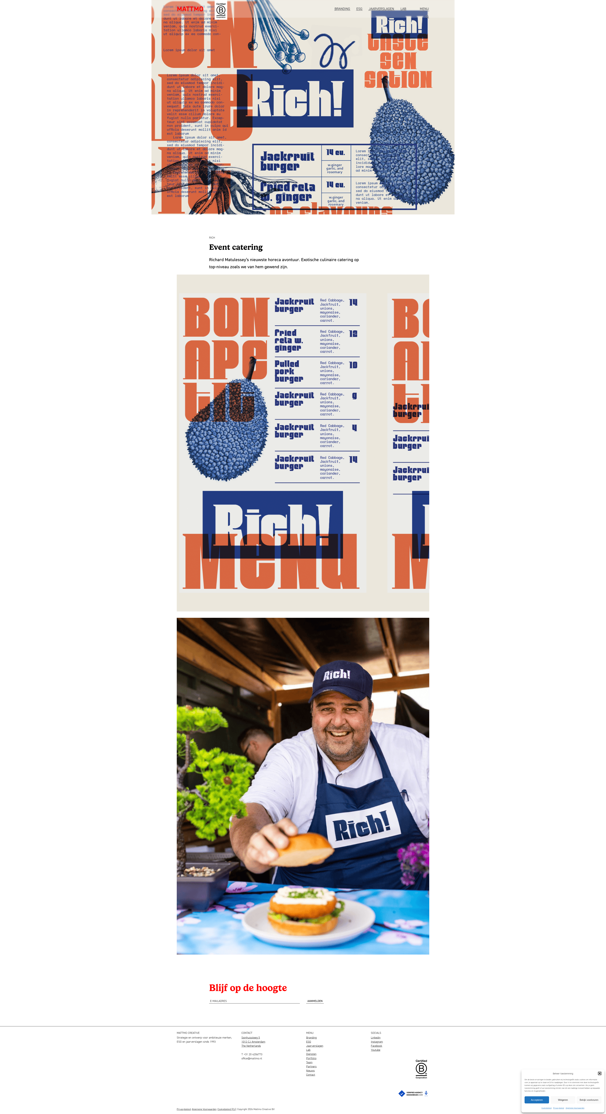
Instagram (377, 1041)
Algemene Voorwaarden (575, 1108)
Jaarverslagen (381, 9)
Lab (403, 9)
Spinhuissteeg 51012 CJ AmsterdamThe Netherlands (253, 1041)
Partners (311, 1066)
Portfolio (311, 1058)
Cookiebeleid (546, 1108)
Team (309, 1062)
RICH (212, 237)
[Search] (427, 17)
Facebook (376, 1045)
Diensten (311, 1054)
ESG (359, 9)
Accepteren (537, 1100)
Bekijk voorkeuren (589, 1100)
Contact (310, 1074)
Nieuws (310, 1070)
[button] (599, 1073)
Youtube (375, 1049)
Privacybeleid (558, 1108)
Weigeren (563, 1100)
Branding (342, 9)
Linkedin (375, 1037)
